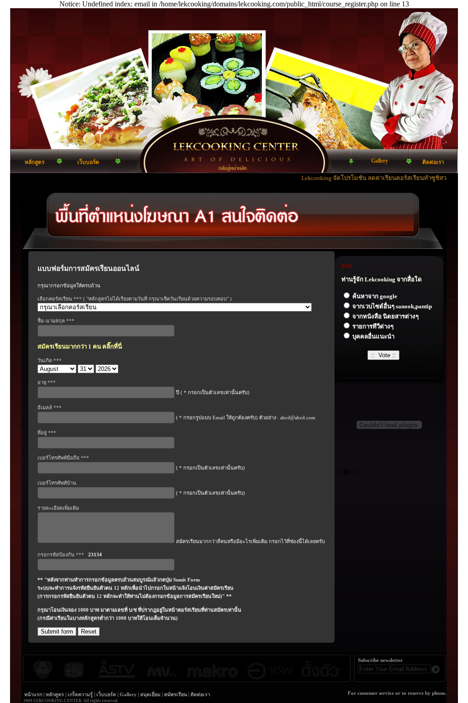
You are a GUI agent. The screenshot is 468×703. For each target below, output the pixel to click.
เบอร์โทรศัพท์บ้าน (56, 483)
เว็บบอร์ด (106, 694)
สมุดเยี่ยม (150, 694)
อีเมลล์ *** (49, 407)
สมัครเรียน (175, 694)
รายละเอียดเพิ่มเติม (58, 508)
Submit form (57, 631)
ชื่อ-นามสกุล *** (55, 320)
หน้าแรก (33, 694)
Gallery (128, 694)
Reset (88, 631)
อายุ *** (46, 382)
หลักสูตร (55, 694)
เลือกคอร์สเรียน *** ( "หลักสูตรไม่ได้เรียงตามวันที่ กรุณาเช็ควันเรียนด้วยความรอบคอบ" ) (134, 298)
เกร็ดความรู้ (80, 694)
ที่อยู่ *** (46, 432)
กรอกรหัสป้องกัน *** (69, 554)
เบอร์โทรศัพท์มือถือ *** (63, 457)
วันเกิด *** (49, 360)
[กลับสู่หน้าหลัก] (234, 160)
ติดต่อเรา (200, 694)
